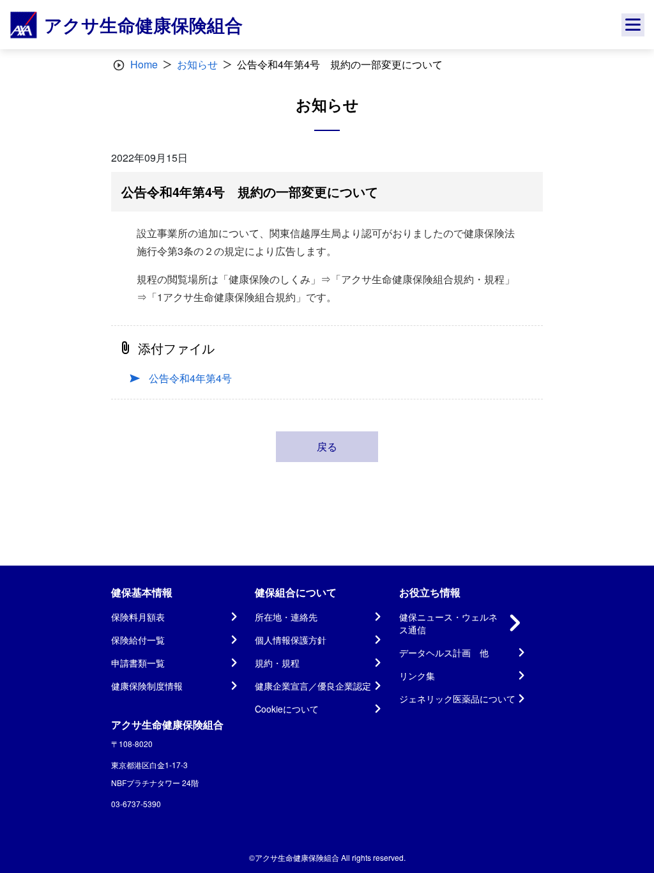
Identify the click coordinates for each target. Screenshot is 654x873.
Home (144, 64)
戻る (327, 446)
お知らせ (197, 64)
